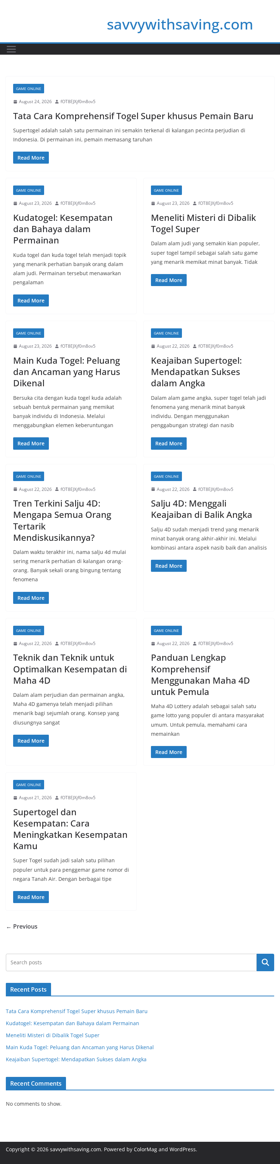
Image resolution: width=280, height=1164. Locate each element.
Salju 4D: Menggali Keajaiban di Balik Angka (201, 508)
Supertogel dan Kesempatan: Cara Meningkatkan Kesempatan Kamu (70, 829)
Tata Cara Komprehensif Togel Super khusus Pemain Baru (133, 116)
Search (265, 962)
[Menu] (11, 49)
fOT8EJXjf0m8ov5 (78, 101)
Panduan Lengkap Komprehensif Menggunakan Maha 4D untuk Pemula (200, 674)
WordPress (183, 1149)
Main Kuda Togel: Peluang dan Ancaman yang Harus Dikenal (66, 371)
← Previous (22, 926)
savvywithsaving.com (180, 24)
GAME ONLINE (28, 88)
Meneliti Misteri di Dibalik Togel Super (203, 223)
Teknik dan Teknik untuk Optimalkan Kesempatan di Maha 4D (70, 668)
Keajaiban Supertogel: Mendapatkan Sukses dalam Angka (196, 371)
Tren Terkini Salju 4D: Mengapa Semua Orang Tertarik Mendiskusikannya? (62, 520)
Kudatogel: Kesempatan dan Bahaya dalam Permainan (63, 228)
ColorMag (145, 1149)
